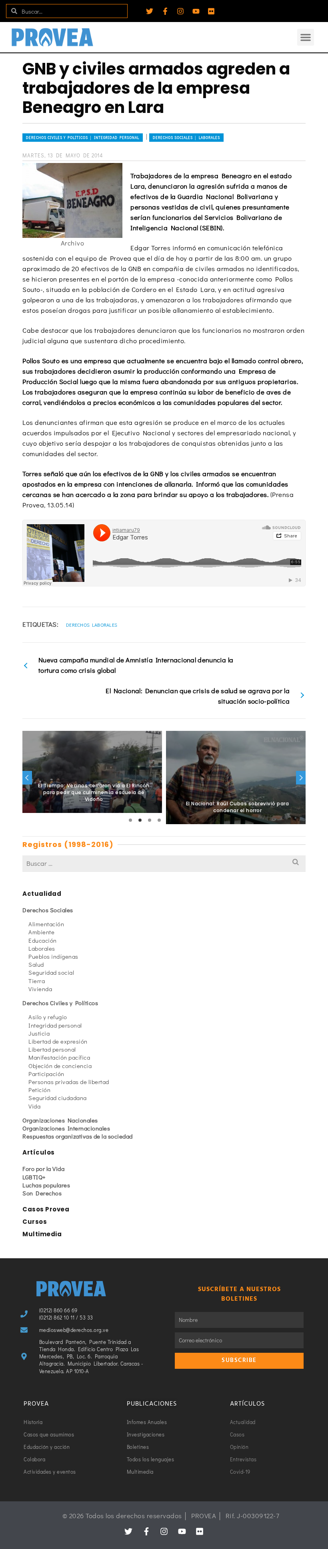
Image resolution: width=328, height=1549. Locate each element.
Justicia (39, 1033)
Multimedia (42, 1234)
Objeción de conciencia (60, 1066)
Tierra (36, 981)
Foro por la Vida (43, 1169)
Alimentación (46, 924)
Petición (39, 1090)
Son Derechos (42, 1193)
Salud (36, 964)
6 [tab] (178, 820)
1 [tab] (130, 820)
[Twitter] (149, 11)
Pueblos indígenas (53, 956)
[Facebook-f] (165, 11)
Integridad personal (55, 1025)
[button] (305, 37)
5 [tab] (169, 820)
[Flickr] (211, 11)
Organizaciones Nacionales (60, 1120)
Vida (34, 1106)
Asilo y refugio (47, 1017)
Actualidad (41, 893)
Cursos (34, 1221)
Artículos (38, 1152)
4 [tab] (159, 820)
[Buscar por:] (164, 863)
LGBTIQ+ (34, 1177)
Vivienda (40, 989)
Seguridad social (51, 972)
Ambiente (41, 932)
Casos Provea (45, 1209)
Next (301, 778)
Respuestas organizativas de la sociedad (77, 1136)
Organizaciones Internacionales (66, 1128)
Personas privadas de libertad (68, 1082)
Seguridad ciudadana (57, 1098)
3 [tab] (150, 820)
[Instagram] (180, 11)
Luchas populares (46, 1185)
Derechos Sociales (47, 910)
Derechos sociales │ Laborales (186, 137)
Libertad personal (52, 1049)
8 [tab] (198, 820)
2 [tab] (140, 820)
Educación (42, 940)
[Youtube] (196, 11)
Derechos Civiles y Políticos (60, 1003)
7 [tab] (188, 820)
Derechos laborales (91, 625)
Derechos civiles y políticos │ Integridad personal (82, 137)
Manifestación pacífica (59, 1057)
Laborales (41, 948)
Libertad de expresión (58, 1041)
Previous (27, 778)
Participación (46, 1074)
